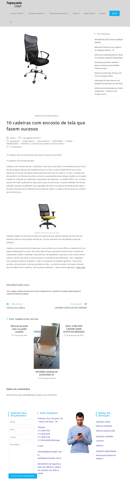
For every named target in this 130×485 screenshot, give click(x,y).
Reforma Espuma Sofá (105, 431)
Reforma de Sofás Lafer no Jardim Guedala (19, 329)
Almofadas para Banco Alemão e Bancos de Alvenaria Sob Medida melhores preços (107, 65)
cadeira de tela (45, 291)
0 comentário (16, 147)
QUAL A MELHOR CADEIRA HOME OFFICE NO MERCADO (74, 329)
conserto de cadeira (60, 291)
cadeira (13, 291)
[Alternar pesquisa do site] (11, 22)
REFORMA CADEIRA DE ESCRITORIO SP (47, 373)
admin (13, 138)
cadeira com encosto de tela (28, 291)
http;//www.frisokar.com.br (17, 284)
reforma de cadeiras (21, 294)
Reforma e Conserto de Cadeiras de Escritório (42, 143)
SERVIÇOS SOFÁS (103, 422)
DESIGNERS (58, 141)
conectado (26, 395)
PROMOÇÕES (12, 143)
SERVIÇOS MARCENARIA (106, 451)
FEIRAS (69, 141)
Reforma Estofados (104, 426)
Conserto (100, 440)
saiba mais (80, 267)
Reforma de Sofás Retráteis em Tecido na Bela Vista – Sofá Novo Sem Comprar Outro (109, 91)
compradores (29, 141)
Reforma (99, 445)
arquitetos (14, 141)
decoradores (43, 141)
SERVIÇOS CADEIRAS (104, 436)
